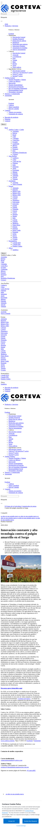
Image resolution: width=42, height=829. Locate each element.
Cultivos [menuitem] (11, 51)
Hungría (15, 214)
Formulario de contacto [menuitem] (16, 114)
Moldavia (15, 223)
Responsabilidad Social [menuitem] (16, 90)
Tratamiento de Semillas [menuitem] (20, 48)
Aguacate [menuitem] (15, 55)
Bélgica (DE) (17, 195)
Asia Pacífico (13, 156)
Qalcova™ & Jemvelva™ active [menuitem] (23, 72)
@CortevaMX (31, 770)
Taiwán (15, 177)
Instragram (37, 741)
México (4, 124)
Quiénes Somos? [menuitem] (10, 78)
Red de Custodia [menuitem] (14, 108)
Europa (11, 186)
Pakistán (15, 174)
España (15, 205)
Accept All (11, 821)
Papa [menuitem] (14, 58)
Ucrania (15, 239)
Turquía (15, 237)
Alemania (15, 188)
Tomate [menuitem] (15, 60)
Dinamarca (16, 200)
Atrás (6, 24)
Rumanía (15, 232)
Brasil (14, 135)
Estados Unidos (17, 246)
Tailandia (15, 175)
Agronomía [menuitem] (8, 95)
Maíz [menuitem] (14, 62)
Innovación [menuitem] (12, 83)
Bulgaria (15, 190)
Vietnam (15, 179)
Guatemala (16, 144)
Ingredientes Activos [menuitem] (15, 69)
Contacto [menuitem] (7, 110)
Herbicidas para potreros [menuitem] (20, 44)
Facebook (30, 741)
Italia (14, 218)
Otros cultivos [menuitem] (17, 67)
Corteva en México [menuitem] (14, 81)
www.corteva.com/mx (7, 741)
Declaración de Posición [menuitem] (16, 86)
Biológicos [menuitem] (16, 42)
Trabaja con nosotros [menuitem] (15, 112)
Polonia (15, 227)
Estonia (15, 207)
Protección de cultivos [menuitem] (19, 41)
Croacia (15, 198)
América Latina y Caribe (16, 129)
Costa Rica (16, 140)
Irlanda (15, 216)
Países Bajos (16, 225)
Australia (15, 182)
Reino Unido (17, 230)
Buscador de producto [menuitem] (11, 117)
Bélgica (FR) (17, 191)
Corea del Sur (17, 161)
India (14, 165)
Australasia (12, 181)
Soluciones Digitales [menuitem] (19, 46)
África (11, 248)
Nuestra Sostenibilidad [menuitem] (15, 85)
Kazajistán (16, 170)
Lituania (15, 221)
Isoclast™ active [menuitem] (18, 76)
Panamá (15, 147)
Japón (14, 168)
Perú (14, 151)
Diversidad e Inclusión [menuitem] (15, 92)
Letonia (15, 220)
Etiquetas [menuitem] (7, 119)
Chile (14, 136)
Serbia (14, 234)
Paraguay (15, 149)
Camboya (15, 158)
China (14, 159)
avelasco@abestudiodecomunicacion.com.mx (15, 767)
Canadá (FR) (17, 244)
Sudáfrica (15, 250)
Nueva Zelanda (17, 184)
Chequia (15, 197)
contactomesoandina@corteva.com (11, 760)
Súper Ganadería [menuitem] (14, 107)
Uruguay (15, 154)
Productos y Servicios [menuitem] (11, 26)
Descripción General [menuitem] (19, 37)
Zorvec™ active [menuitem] (17, 74)
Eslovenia (16, 204)
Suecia (15, 235)
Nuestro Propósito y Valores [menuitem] (17, 79)
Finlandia (15, 209)
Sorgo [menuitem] (14, 65)
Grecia (15, 212)
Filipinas (15, 163)
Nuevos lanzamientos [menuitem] (19, 49)
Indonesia (15, 167)
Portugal (15, 228)
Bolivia (15, 133)
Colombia (16, 138)
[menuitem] (11, 33)
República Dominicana (20, 152)
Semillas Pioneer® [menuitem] (18, 39)
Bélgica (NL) (17, 193)
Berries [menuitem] (15, 64)
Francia (15, 211)
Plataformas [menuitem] (12, 35)
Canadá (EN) (17, 243)
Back (6, 128)
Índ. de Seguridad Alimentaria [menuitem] (18, 88)
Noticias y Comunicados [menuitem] (12, 94)
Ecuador (15, 142)
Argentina (16, 131)
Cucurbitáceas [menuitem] (17, 56)
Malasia (15, 172)
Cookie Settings (21, 825)
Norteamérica (13, 241)
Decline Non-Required (30, 821)
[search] (1, 21)
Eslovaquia (16, 202)
